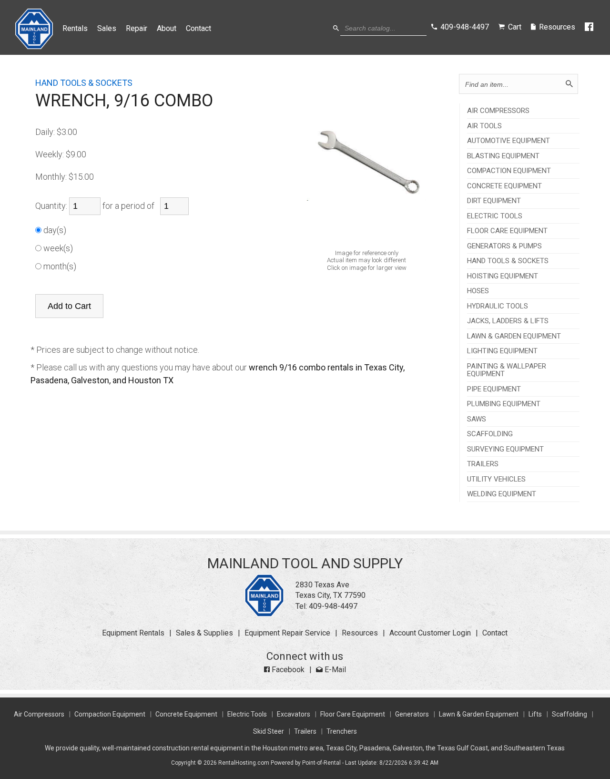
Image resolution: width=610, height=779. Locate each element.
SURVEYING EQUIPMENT (505, 449)
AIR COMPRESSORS (498, 111)
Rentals (75, 28)
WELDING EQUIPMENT (501, 494)
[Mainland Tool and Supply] (264, 614)
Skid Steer (268, 731)
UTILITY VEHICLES (496, 479)
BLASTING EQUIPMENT (503, 156)
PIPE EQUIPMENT (494, 389)
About (166, 28)
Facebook (287, 669)
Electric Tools (247, 714)
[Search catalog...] (336, 28)
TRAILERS (482, 464)
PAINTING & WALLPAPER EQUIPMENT (506, 370)
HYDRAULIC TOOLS (497, 306)
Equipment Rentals (133, 632)
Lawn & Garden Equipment (478, 714)
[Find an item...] (569, 84)
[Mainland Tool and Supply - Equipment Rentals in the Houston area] (34, 46)
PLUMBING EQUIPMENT (503, 404)
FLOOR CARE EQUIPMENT (507, 231)
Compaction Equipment (109, 714)
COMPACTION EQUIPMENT (509, 171)
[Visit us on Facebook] (590, 27)
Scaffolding (569, 714)
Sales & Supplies (204, 632)
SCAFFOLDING (490, 434)
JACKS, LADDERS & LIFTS (508, 321)
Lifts (535, 714)
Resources (360, 632)
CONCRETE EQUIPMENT (504, 186)
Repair (136, 28)
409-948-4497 (333, 606)
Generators (412, 714)
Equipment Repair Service (287, 632)
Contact (198, 28)
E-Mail (334, 669)
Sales (106, 28)
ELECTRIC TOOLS (494, 216)
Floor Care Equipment (352, 714)
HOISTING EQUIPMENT (502, 276)
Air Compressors (39, 714)
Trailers (305, 731)
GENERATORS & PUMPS (504, 246)
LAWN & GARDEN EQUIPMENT (514, 336)
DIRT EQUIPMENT (494, 201)
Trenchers (341, 731)
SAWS (476, 419)
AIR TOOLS (484, 126)
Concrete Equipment (186, 714)
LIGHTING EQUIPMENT (502, 351)
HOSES (478, 291)
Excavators (293, 714)
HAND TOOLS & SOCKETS (508, 261)
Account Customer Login (430, 632)
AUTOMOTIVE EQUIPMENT (508, 141)
